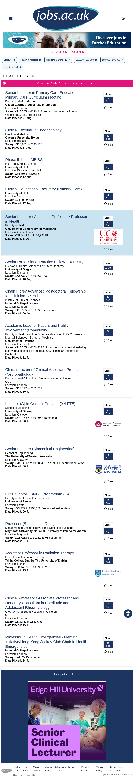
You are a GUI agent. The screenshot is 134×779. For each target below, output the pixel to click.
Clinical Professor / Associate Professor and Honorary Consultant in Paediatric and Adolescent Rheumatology (42, 603)
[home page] (65, 30)
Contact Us (29, 775)
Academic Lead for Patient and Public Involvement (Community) (37, 327)
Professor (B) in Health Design (31, 523)
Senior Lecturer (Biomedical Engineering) (40, 449)
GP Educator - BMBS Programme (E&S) (39, 494)
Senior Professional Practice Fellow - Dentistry (44, 262)
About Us (17, 775)
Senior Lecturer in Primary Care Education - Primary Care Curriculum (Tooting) (42, 94)
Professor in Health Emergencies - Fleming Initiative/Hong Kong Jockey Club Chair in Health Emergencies (46, 642)
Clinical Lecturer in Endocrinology (33, 130)
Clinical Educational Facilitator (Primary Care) (43, 189)
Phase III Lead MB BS (24, 159)
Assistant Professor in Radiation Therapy (39, 553)
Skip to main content (14, 3)
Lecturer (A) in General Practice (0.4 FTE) (40, 403)
